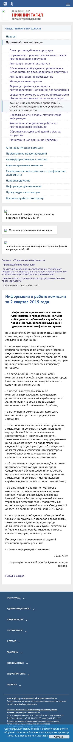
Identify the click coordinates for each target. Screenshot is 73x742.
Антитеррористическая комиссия (26, 159)
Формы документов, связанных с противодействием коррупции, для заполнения (39, 87)
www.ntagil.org (13, 698)
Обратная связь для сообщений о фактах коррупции (35, 133)
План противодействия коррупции (31, 50)
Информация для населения (23, 186)
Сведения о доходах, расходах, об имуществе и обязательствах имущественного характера (39, 96)
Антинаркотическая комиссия (24, 147)
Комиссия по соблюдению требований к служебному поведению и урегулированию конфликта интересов (36, 106)
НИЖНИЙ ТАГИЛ (27, 15)
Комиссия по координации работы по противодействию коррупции (33, 124)
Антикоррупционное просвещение (31, 76)
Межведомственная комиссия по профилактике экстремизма (36, 172)
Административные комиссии (24, 165)
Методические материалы (26, 81)
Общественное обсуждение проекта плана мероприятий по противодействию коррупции (39, 70)
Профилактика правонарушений (26, 153)
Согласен (59, 736)
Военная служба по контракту (24, 198)
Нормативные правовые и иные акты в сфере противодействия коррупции (38, 56)
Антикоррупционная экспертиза (30, 63)
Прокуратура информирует (23, 192)
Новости (11, 36)
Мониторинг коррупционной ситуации (34, 140)
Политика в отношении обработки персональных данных (32, 709)
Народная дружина (18, 180)
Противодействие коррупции (24, 42)
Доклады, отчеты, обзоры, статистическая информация (35, 116)
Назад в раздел (14, 575)
